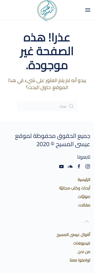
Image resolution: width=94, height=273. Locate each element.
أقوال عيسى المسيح (73, 234)
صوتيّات (84, 196)
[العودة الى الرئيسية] (47, 10)
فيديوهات (81, 243)
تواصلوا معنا (80, 260)
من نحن (84, 251)
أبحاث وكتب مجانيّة (74, 188)
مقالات (84, 205)
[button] (87, 10)
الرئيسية (84, 179)
